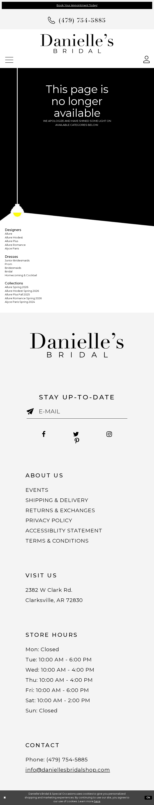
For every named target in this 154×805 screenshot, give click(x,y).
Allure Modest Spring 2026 (22, 290)
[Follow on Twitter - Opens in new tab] (76, 434)
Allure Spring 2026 (16, 287)
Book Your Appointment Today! (77, 5)
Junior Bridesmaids (17, 260)
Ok (148, 797)
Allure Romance (15, 244)
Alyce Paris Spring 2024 (20, 301)
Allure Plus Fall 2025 (17, 294)
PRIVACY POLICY (48, 520)
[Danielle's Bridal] (77, 43)
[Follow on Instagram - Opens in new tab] (109, 434)
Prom (8, 264)
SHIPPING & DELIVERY (56, 500)
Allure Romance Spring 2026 (23, 298)
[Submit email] (33, 415)
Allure (8, 233)
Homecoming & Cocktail (21, 275)
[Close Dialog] (5, 798)
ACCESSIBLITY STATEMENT (63, 530)
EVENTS (36, 490)
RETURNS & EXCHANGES (60, 510)
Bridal (8, 271)
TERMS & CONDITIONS (57, 541)
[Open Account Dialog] (146, 59)
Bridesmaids (13, 267)
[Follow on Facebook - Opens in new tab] (44, 434)
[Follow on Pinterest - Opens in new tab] (77, 441)
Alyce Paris (12, 248)
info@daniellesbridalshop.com (67, 770)
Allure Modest (14, 237)
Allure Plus (11, 241)
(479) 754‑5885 (67, 759)
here (97, 801)
